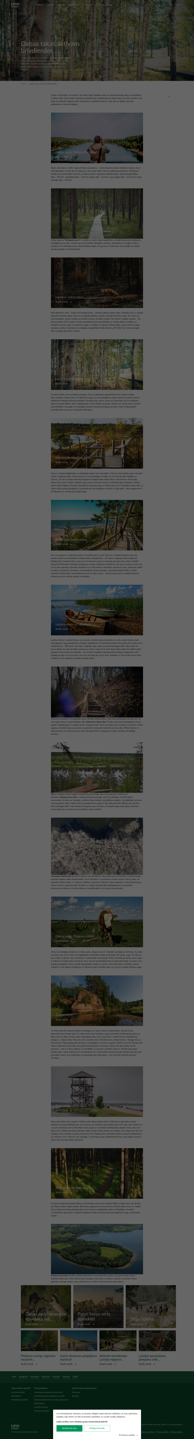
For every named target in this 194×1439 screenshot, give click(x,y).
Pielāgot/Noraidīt (97, 1428)
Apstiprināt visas (69, 1428)
